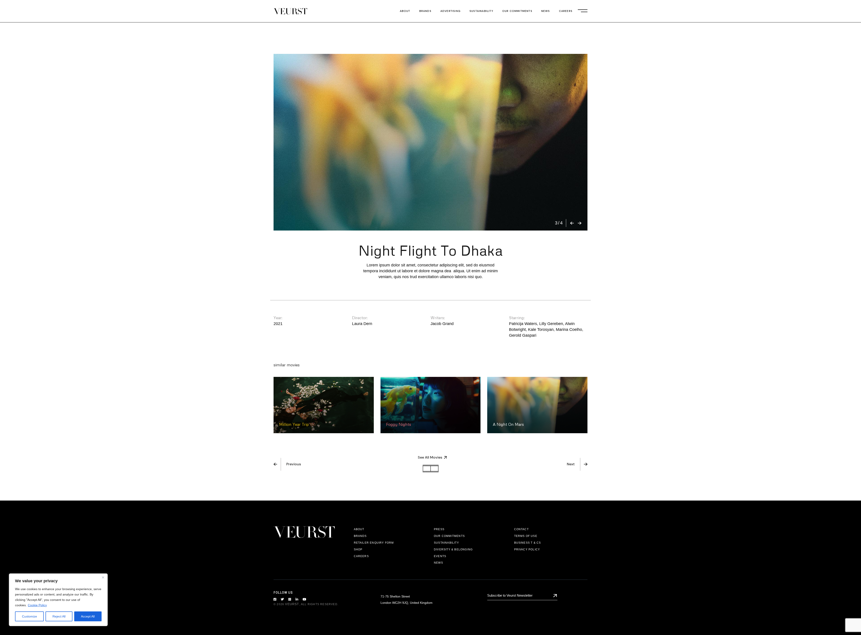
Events (440, 556)
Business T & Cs (527, 542)
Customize (29, 616)
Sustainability (446, 542)
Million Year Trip (294, 424)
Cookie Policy (37, 605)
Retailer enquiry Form (374, 542)
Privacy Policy (527, 549)
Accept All (88, 616)
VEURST (292, 604)
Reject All (58, 616)
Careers (361, 556)
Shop (358, 549)
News (438, 562)
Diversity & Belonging (453, 549)
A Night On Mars (508, 424)
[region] (58, 599)
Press (439, 529)
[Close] (103, 577)
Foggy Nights (398, 424)
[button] (572, 223)
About (359, 529)
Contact (521, 529)
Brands (360, 536)
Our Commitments (449, 536)
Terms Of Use (525, 536)
